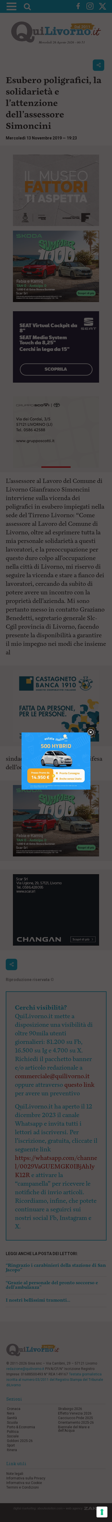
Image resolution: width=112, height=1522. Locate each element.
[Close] (90, 732)
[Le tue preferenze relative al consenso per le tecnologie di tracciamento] (101, 1512)
